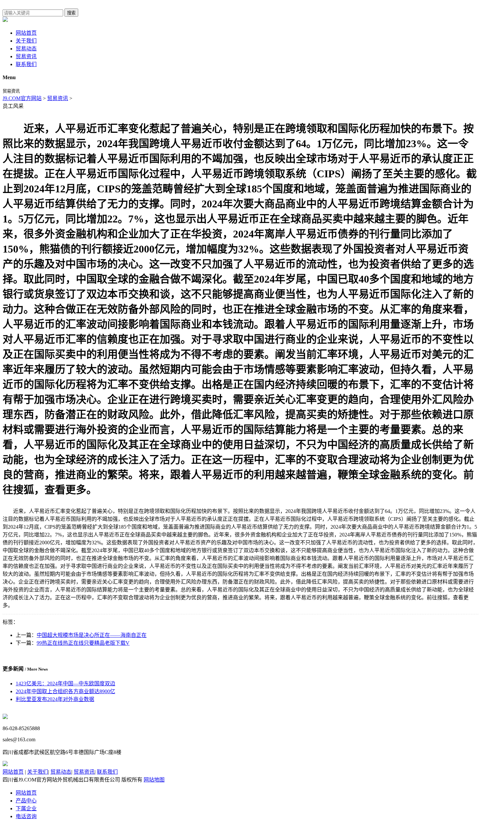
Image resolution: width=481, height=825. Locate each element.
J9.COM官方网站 (22, 98)
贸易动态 (26, 48)
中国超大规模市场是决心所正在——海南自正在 (92, 635)
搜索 (71, 12)
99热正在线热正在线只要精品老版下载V (83, 643)
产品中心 (26, 800)
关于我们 (26, 41)
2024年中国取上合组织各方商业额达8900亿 (65, 691)
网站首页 (26, 33)
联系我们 (26, 64)
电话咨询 (26, 816)
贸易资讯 (26, 56)
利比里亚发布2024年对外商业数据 (55, 699)
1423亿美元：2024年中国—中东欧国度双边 (65, 683)
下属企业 (26, 808)
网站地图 (154, 779)
